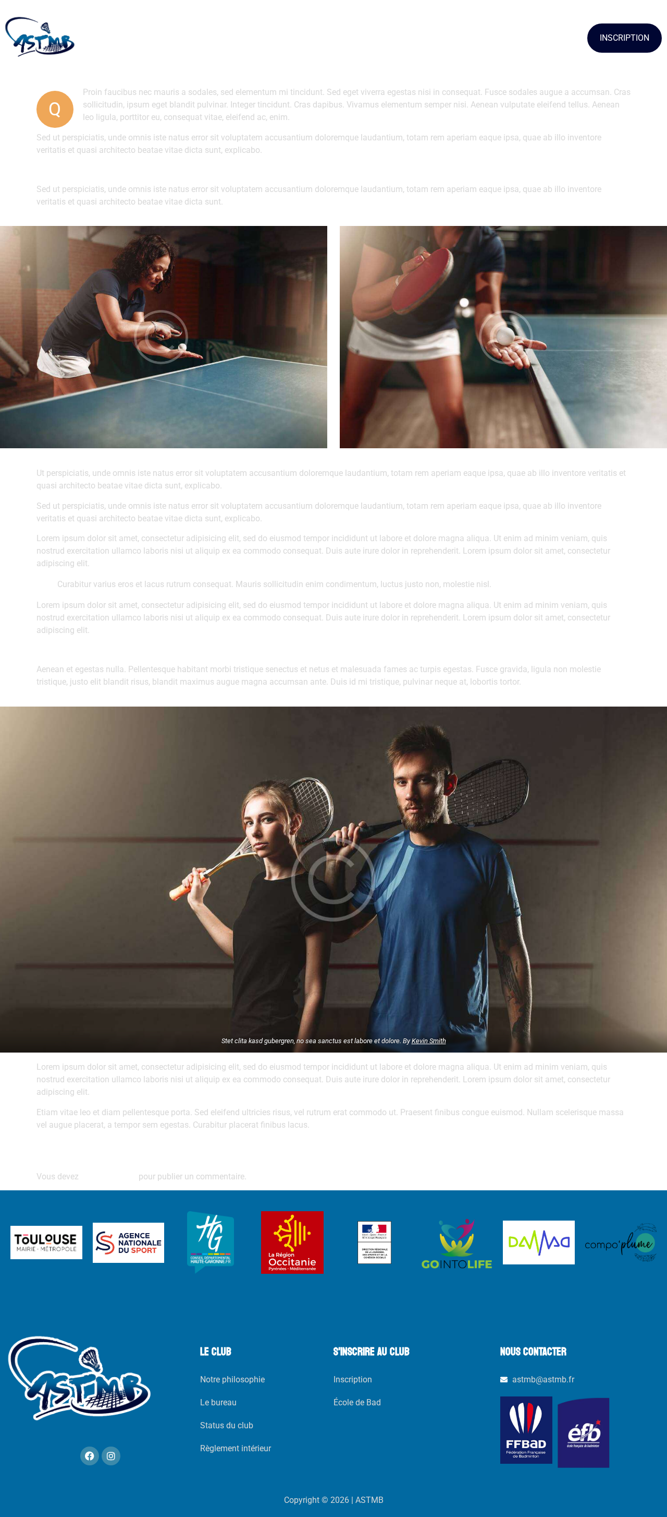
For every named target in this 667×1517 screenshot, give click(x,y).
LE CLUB (163, 38)
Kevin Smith (429, 1041)
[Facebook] (89, 1456)
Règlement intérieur (235, 1448)
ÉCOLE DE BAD (284, 38)
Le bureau (218, 1402)
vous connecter (109, 1176)
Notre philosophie (232, 1379)
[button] (168, 38)
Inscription (353, 1379)
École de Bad (357, 1402)
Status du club (226, 1425)
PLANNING (400, 38)
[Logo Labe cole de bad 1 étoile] (584, 1432)
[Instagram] (111, 1456)
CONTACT (507, 38)
